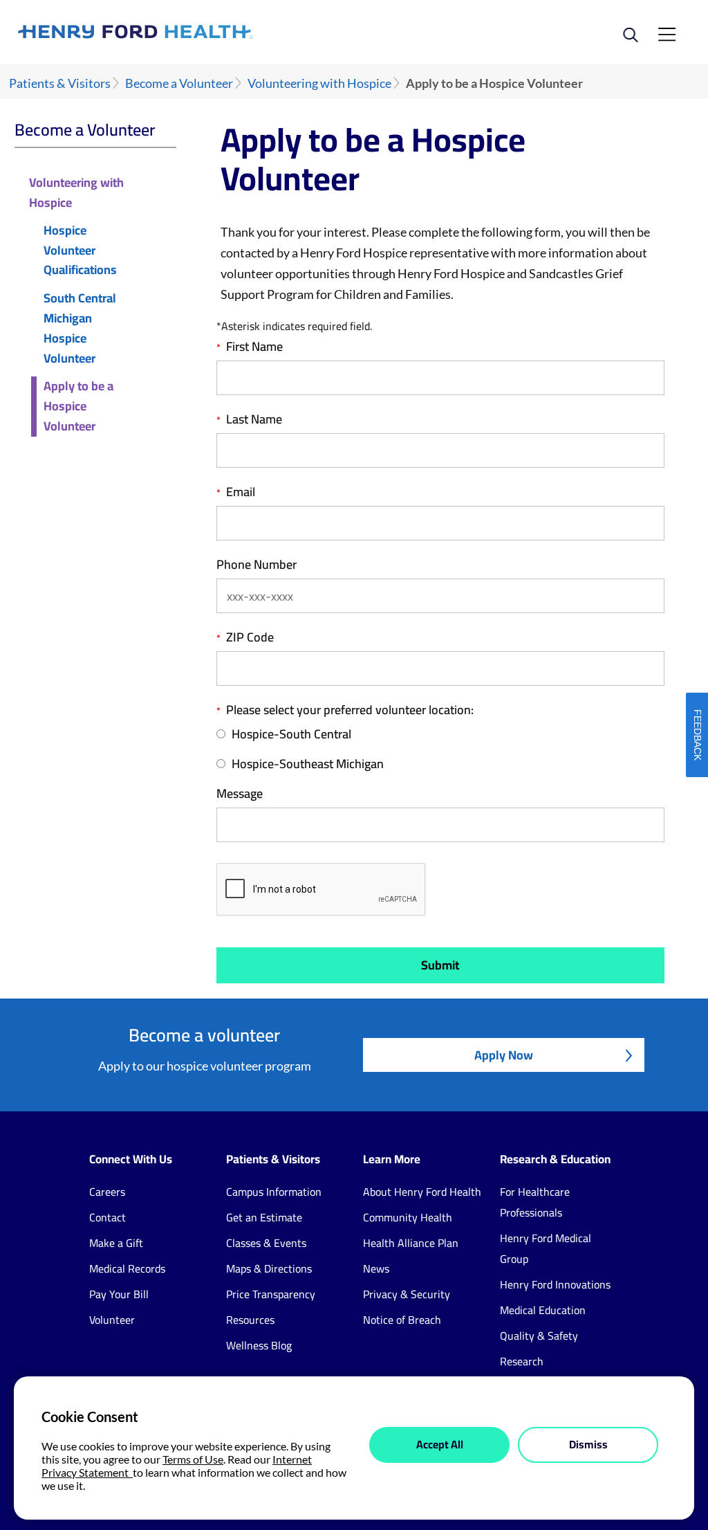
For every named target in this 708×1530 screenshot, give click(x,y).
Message (239, 793)
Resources (250, 1319)
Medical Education (543, 1310)
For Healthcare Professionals (535, 1202)
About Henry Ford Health (422, 1191)
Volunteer (112, 1319)
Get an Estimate (264, 1217)
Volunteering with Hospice (319, 83)
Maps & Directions (269, 1268)
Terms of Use (192, 1459)
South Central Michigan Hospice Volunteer (80, 328)
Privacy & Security (406, 1294)
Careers (107, 1191)
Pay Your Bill (119, 1294)
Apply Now (503, 1055)
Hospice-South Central (291, 734)
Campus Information (274, 1191)
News (376, 1268)
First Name (254, 346)
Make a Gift (116, 1242)
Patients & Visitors (60, 83)
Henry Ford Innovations (555, 1284)
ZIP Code (250, 637)
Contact (107, 1217)
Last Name (254, 419)
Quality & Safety (539, 1335)
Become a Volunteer (179, 83)
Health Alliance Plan (410, 1242)
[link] (186, 32)
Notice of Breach (402, 1319)
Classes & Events (266, 1242)
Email (240, 492)
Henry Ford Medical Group (545, 1248)
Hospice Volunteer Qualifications (80, 250)
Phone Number (256, 564)
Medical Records (127, 1268)
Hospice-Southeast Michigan (308, 764)
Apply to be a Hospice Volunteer (78, 406)
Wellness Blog (259, 1345)
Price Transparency (270, 1294)
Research (521, 1361)
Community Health (407, 1217)
